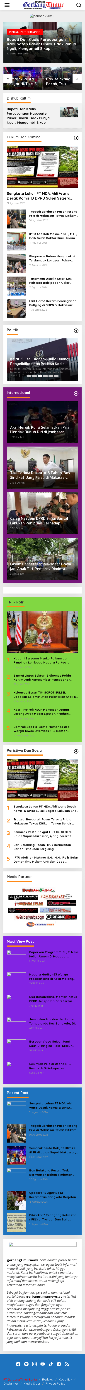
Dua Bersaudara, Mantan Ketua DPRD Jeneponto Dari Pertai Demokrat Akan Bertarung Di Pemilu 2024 (53, 999)
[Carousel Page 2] (34, 376)
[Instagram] (34, 1364)
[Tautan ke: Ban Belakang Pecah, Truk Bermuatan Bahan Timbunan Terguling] (16, 1177)
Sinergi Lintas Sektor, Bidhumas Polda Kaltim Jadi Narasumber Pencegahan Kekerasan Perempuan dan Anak (42, 678)
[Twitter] (26, 1364)
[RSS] (67, 1364)
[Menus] (7, 5)
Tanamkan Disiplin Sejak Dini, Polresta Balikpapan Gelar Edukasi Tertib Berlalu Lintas (50, 281)
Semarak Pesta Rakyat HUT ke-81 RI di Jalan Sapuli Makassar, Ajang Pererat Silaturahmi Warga (22, 81)
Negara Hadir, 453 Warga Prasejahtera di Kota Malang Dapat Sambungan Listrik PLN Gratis (51, 976)
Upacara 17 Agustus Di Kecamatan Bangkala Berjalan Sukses (52, 1195)
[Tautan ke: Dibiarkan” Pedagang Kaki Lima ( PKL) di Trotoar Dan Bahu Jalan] (16, 1222)
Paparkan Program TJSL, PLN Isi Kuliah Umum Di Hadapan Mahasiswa (53, 954)
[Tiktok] (51, 1364)
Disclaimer (10, 1383)
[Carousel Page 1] (29, 376)
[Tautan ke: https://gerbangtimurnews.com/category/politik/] (76, 330)
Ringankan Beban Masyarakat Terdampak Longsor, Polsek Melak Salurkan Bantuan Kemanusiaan (52, 258)
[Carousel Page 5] (51, 376)
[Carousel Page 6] (56, 376)
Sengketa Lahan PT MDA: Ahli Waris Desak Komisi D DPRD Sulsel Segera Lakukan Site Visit (38, 196)
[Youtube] (43, 1364)
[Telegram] (59, 1364)
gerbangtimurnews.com (27, 1260)
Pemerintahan (30, 32)
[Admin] (43, 5)
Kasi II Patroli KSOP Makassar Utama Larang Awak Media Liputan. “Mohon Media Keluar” (41, 712)
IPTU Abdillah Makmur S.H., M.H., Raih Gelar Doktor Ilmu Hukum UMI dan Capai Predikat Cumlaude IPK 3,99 (53, 236)
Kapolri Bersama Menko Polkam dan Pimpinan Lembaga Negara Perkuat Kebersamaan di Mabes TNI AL (41, 660)
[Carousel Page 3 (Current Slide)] (40, 376)
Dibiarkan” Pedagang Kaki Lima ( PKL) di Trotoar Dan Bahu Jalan (52, 1217)
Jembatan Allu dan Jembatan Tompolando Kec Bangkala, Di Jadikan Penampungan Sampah (53, 1021)
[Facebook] (18, 1364)
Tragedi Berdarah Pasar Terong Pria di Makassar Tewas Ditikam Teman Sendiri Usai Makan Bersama (53, 214)
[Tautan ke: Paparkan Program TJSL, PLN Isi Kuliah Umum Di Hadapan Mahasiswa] (16, 959)
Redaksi (47, 1379)
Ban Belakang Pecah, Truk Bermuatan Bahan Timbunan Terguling (62, 81)
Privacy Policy (55, 1383)
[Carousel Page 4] (45, 376)
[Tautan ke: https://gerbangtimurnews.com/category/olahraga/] (76, 751)
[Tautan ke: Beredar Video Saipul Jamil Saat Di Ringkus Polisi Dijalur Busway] (16, 1048)
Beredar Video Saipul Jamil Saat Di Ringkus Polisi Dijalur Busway (50, 1044)
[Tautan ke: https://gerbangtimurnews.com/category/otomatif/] (76, 138)
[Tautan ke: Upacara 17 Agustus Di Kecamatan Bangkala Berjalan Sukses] (16, 1200)
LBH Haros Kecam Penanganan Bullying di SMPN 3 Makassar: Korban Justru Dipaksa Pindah (52, 303)
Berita (13, 32)
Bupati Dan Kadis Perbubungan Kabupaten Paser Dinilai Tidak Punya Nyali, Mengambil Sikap (41, 44)
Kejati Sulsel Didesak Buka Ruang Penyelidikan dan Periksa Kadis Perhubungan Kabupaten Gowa (39, 361)
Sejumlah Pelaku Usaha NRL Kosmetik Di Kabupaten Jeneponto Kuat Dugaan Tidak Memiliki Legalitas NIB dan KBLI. (53, 1066)
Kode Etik (65, 1379)
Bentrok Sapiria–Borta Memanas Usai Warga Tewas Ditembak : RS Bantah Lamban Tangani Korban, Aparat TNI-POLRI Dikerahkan (42, 729)
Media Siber (32, 1383)
